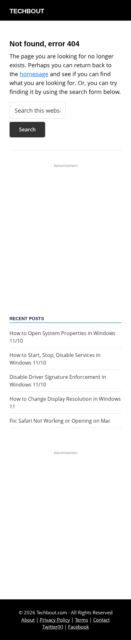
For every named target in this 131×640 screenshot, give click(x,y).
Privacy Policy (55, 620)
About (28, 620)
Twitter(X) (52, 627)
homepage (34, 74)
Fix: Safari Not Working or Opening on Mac (60, 420)
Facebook (78, 627)
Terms (81, 620)
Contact (101, 620)
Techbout (27, 11)
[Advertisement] (65, 233)
